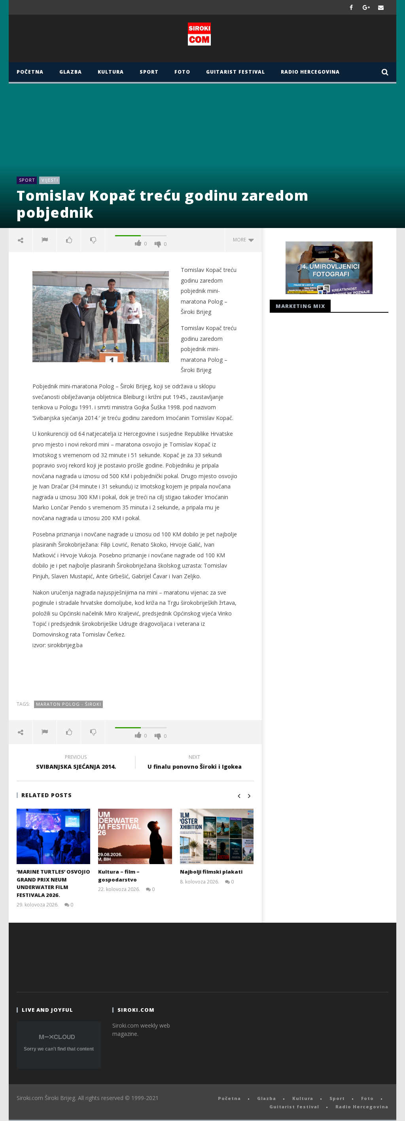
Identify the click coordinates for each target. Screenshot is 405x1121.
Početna (30, 71)
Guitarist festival (235, 71)
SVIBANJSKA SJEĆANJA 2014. (76, 763)
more (240, 239)
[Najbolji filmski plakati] (217, 836)
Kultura (111, 71)
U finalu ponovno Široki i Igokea (195, 763)
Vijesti (50, 180)
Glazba (70, 71)
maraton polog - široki (68, 704)
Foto (182, 71)
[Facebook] (351, 7)
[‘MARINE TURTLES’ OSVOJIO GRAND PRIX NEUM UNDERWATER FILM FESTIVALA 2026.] (54, 836)
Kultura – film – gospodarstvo (119, 875)
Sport (149, 71)
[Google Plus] (366, 7)
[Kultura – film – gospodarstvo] (135, 836)
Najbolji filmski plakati (211, 871)
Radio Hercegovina (310, 71)
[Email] (381, 7)
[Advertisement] (135, 675)
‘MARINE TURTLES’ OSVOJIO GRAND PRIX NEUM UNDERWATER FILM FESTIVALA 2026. (53, 883)
